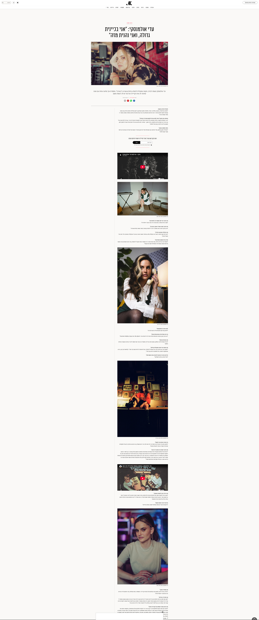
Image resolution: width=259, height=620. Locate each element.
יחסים (117, 7)
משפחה (122, 7)
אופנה (147, 7)
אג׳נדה (152, 7)
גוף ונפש (128, 7)
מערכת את (132, 97)
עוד (107, 7)
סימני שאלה (129, 23)
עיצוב (137, 7)
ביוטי (142, 7)
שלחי (137, 142)
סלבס (133, 7)
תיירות (112, 7)
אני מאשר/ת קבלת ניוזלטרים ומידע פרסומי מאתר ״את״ (142, 145)
